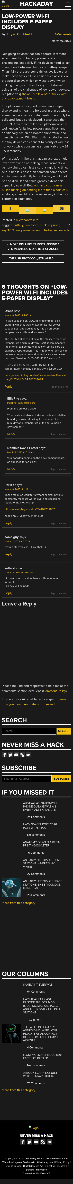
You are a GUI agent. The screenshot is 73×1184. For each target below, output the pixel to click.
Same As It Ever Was (37, 984)
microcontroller (41, 230)
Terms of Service (12, 1166)
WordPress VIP (43, 1173)
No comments (35, 835)
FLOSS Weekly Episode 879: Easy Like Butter (42, 1056)
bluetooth (31, 225)
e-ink (43, 225)
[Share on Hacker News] (13, 40)
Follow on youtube (16, 754)
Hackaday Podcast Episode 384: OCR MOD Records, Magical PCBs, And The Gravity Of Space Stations (42, 1005)
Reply (8, 386)
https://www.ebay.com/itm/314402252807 (30, 509)
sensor (58, 230)
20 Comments (35, 895)
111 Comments (35, 1083)
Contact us (28, 754)
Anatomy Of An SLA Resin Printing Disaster (41, 843)
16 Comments (35, 853)
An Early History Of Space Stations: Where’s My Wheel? (42, 863)
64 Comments (35, 991)
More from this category (18, 903)
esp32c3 (8, 230)
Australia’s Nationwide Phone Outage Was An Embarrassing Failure (40, 806)
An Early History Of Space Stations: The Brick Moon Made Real (42, 884)
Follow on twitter (10, 754)
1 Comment (33, 1019)
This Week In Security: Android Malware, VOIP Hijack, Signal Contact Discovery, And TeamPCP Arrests (41, 1033)
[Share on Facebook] (3, 40)
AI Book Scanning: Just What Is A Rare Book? (40, 1074)
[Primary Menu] (68, 4)
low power (22, 230)
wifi (66, 230)
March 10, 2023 (61, 41)
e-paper (53, 225)
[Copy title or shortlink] (23, 40)
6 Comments (62, 34)
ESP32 (65, 225)
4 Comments (34, 1047)
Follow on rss (22, 754)
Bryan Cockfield (19, 34)
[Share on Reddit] (18, 40)
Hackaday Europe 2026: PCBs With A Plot (40, 826)
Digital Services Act (33, 1166)
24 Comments (35, 817)
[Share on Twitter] (8, 40)
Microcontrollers (27, 220)
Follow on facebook (4, 754)
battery (18, 225)
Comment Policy (54, 691)
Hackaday (36, 4)
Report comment (59, 387)
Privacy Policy (62, 1162)
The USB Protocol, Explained (33, 258)
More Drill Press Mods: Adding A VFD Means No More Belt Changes (33, 247)
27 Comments (35, 874)
